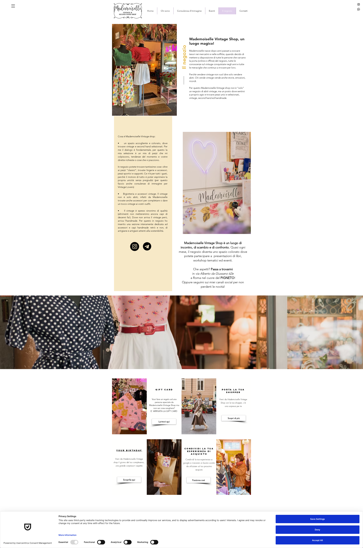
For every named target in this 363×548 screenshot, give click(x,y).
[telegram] (147, 246)
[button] (13, 6)
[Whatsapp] (358, 9)
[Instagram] (358, 4)
